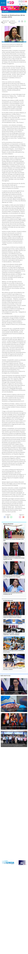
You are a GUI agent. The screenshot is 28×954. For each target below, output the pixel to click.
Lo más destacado (8, 600)
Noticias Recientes (8, 524)
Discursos (5, 11)
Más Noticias (5, 676)
